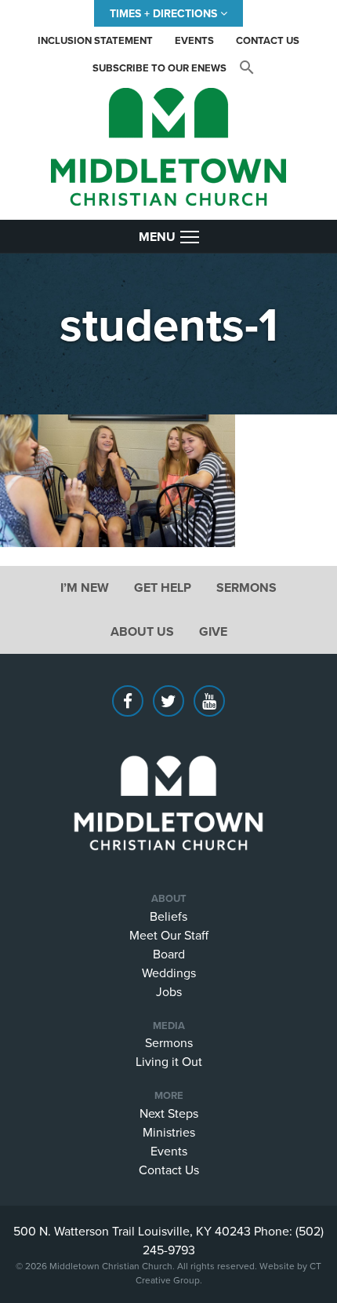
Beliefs (168, 916)
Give (213, 631)
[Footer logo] (168, 779)
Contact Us (267, 40)
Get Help (162, 588)
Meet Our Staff (168, 934)
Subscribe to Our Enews (159, 67)
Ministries (169, 1132)
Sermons (246, 588)
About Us (142, 631)
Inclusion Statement (95, 40)
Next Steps (169, 1113)
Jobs (169, 991)
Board (169, 953)
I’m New (84, 588)
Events (194, 40)
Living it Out (169, 1061)
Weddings (169, 972)
